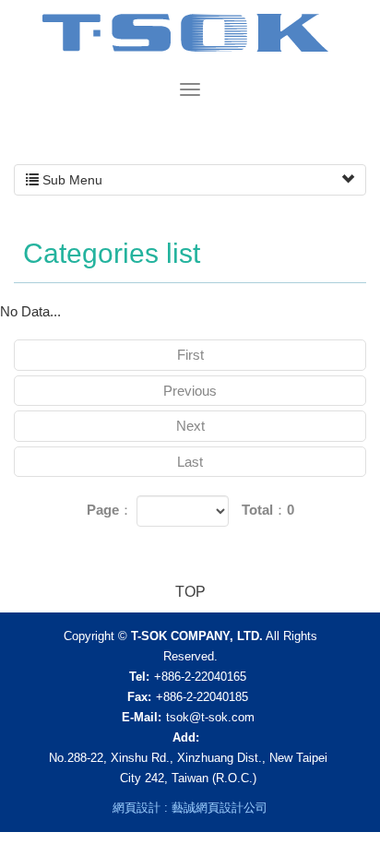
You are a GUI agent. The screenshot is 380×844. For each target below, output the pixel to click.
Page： (110, 509)
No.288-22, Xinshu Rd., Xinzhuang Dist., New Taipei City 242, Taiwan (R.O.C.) (188, 768)
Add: (185, 737)
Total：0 (268, 509)
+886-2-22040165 (200, 677)
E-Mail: (141, 717)
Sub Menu (70, 179)
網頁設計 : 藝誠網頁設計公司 (190, 807)
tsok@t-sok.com (210, 717)
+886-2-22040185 (202, 697)
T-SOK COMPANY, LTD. (190, 39)
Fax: (139, 697)
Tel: (139, 677)
